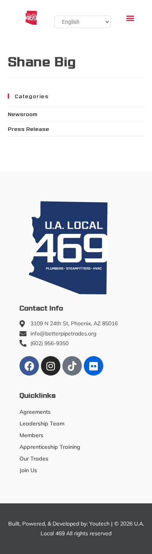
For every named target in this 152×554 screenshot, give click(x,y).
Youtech (99, 523)
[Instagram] (50, 366)
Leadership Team (41, 423)
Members (31, 435)
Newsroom (22, 114)
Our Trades (33, 458)
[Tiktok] (72, 366)
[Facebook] (29, 366)
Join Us (28, 470)
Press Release (28, 128)
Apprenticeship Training (49, 446)
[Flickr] (93, 366)
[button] (130, 17)
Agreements (35, 411)
